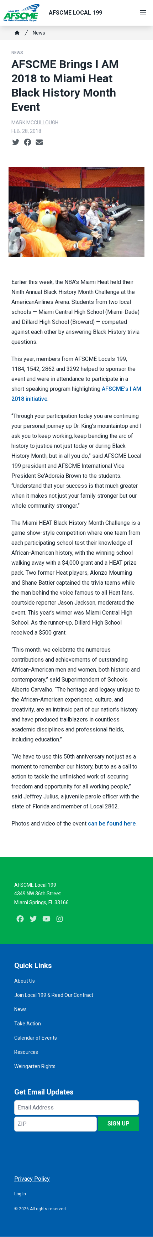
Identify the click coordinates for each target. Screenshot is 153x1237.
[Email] (39, 142)
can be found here (112, 823)
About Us (24, 981)
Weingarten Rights (35, 1066)
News (39, 33)
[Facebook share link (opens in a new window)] (27, 142)
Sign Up (118, 1123)
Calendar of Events (35, 1038)
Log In (20, 1193)
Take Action (27, 1023)
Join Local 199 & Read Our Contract (53, 995)
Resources (26, 1052)
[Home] (17, 33)
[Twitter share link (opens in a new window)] (15, 142)
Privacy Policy (32, 1178)
